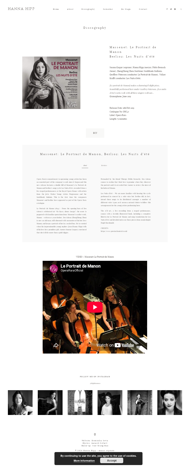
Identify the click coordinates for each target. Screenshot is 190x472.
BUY (95, 133)
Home (56, 9)
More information (84, 460)
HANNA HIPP (21, 9)
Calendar (108, 9)
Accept (112, 460)
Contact (143, 9)
